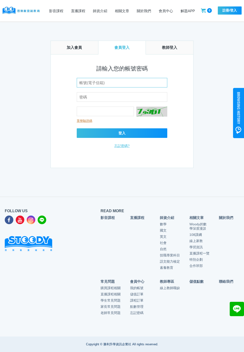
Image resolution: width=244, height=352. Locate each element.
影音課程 (56, 11)
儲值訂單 (136, 294)
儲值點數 (196, 281)
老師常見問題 (111, 313)
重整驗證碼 (84, 121)
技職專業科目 (170, 255)
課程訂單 (136, 300)
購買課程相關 (111, 288)
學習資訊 (196, 247)
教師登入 (169, 47)
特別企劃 (196, 259)
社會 (163, 243)
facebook (9, 220)
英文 (163, 236)
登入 (122, 133)
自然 (163, 249)
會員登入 (122, 47)
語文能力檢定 (170, 261)
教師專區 (167, 281)
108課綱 (195, 235)
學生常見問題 (111, 300)
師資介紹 (100, 11)
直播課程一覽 (199, 253)
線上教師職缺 (170, 288)
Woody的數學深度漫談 (198, 226)
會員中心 (166, 11)
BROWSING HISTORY (238, 113)
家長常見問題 (111, 307)
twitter (31, 220)
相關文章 (122, 11)
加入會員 (74, 47)
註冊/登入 (230, 10)
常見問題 (108, 281)
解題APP (188, 11)
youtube (20, 220)
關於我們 (144, 11)
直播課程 (137, 218)
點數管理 (136, 307)
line (42, 220)
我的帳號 (136, 288)
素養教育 (166, 268)
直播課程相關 (111, 294)
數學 (163, 224)
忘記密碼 (136, 313)
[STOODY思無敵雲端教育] (21, 10)
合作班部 (196, 266)
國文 (163, 230)
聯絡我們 (226, 281)
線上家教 (196, 241)
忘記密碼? (122, 146)
